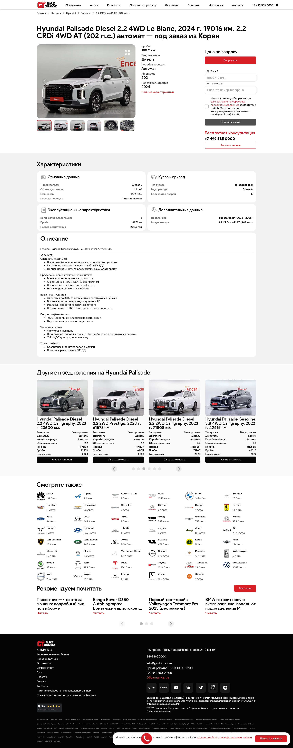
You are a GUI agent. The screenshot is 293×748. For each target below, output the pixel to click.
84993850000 (156, 656)
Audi (118, 728)
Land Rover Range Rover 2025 (90, 728)
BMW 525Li (57, 741)
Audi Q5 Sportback (144, 728)
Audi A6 (89, 737)
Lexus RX (60, 737)
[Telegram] (276, 5)
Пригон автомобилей (166, 719)
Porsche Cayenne (231, 724)
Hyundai (71, 13)
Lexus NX (104, 728)
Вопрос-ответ (45, 667)
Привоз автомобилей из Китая (67, 724)
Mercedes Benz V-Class (129, 728)
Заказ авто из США (56, 719)
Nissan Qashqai (172, 724)
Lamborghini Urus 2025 (128, 724)
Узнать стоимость (62, 459)
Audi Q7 (96, 737)
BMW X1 (39, 728)
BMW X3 (252, 728)
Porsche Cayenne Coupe (240, 728)
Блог (40, 672)
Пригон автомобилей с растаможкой (206, 719)
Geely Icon (96, 732)
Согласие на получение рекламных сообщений (66, 695)
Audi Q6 (104, 737)
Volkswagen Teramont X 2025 (146, 724)
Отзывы (41, 681)
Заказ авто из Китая (42, 719)
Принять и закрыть (271, 738)
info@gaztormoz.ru (159, 663)
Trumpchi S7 (161, 724)
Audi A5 (112, 728)
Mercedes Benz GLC (50, 728)
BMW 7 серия (41, 732)
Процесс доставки (48, 658)
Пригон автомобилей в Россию (184, 719)
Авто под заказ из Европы (90, 719)
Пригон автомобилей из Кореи (88, 724)
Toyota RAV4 (69, 737)
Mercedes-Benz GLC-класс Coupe (196, 728)
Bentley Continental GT (177, 728)
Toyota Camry (80, 737)
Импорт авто (44, 649)
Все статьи (245, 588)
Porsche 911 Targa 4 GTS (160, 728)
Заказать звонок (230, 145)
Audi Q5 (111, 737)
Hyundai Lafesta (107, 732)
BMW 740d (48, 741)
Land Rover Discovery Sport (82, 732)
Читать (42, 613)
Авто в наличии (105, 719)
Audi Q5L (199, 724)
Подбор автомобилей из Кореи (147, 719)
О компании (73, 5)
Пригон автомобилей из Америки (230, 719)
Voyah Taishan (51, 737)
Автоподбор (116, 719)
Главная (41, 13)
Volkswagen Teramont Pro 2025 (109, 724)
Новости (42, 676)
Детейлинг (172, 5)
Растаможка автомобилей (53, 654)
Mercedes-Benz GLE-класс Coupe (220, 728)
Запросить (230, 60)
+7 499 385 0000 (262, 5)
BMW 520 (39, 741)
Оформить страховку (143, 5)
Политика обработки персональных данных (64, 690)
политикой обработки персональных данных (224, 737)
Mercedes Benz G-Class (245, 724)
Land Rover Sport (66, 732)
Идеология (216, 5)
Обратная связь (157, 677)
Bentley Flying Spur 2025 (187, 724)
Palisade (86, 13)
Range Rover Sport (52, 732)
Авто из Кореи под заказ (72, 719)
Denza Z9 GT (40, 737)
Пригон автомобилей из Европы (46, 724)
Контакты (237, 5)
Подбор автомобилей (129, 719)
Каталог (112, 5)
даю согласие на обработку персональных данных (228, 103)
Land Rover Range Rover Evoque (68, 728)
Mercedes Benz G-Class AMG (214, 724)
